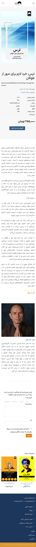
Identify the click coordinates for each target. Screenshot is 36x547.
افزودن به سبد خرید (17, 128)
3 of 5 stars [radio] (20, 400)
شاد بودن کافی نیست (9, 483)
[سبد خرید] (3, 3)
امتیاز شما (28, 398)
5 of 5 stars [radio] (7, 400)
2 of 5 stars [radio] (26, 400)
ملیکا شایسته (25, 92)
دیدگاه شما (28, 404)
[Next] (1, 473)
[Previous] (35, 473)
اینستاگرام (31, 535)
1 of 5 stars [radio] (31, 400)
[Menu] (33, 3)
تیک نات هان (24, 89)
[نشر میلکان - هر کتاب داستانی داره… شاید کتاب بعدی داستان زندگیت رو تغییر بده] (18, 3)
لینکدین (32, 539)
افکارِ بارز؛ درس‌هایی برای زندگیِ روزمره (27, 484)
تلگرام (33, 531)
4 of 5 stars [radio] (14, 400)
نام (31, 420)
